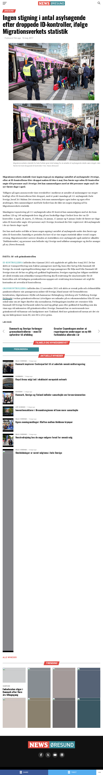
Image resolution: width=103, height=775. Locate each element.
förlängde (7, 298)
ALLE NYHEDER (10, 657)
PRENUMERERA (21, 349)
